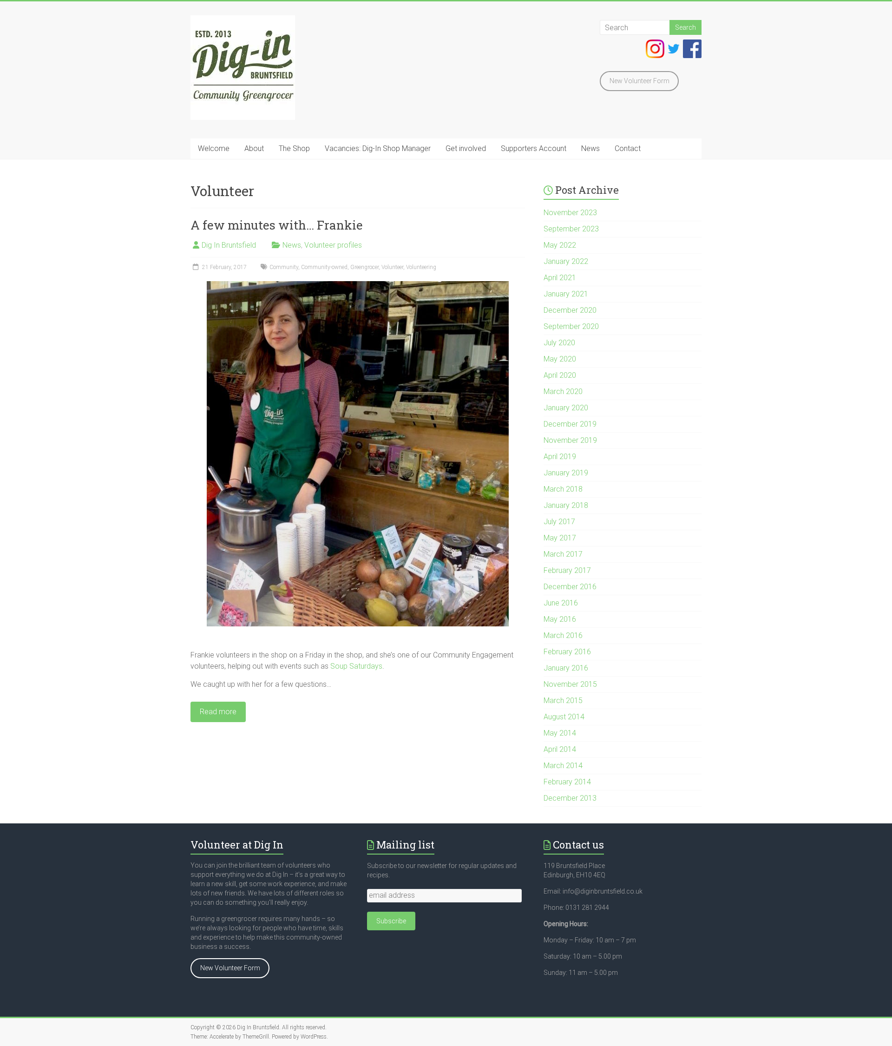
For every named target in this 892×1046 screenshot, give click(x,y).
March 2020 (563, 391)
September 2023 (571, 228)
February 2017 (567, 570)
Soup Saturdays (356, 666)
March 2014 (563, 765)
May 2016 (560, 619)
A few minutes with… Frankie (276, 225)
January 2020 (566, 407)
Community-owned (324, 267)
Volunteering (421, 267)
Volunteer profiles (333, 245)
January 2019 (566, 472)
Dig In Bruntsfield (229, 245)
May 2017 (560, 537)
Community (283, 267)
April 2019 (560, 456)
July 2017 (559, 521)
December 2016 (570, 586)
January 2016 (566, 668)
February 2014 (567, 781)
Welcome (214, 148)
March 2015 (563, 700)
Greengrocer (364, 267)
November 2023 (570, 212)
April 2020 (560, 375)
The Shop (294, 148)
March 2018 (563, 489)
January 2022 (566, 261)
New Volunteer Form (639, 81)
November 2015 (570, 684)
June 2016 (561, 603)
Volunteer (392, 267)
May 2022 (560, 245)
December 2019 (570, 424)
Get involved (466, 148)
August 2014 (564, 716)
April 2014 (560, 749)
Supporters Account (533, 148)
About (254, 148)
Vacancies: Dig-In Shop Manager (378, 148)
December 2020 (570, 310)
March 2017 (563, 554)
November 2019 (570, 440)
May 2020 (560, 359)
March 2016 (563, 635)
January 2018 (566, 505)
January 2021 (566, 293)
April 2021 (560, 277)
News (590, 148)
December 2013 (570, 798)
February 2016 (567, 651)
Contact (628, 148)
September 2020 (571, 326)
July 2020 (559, 342)
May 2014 (560, 733)
